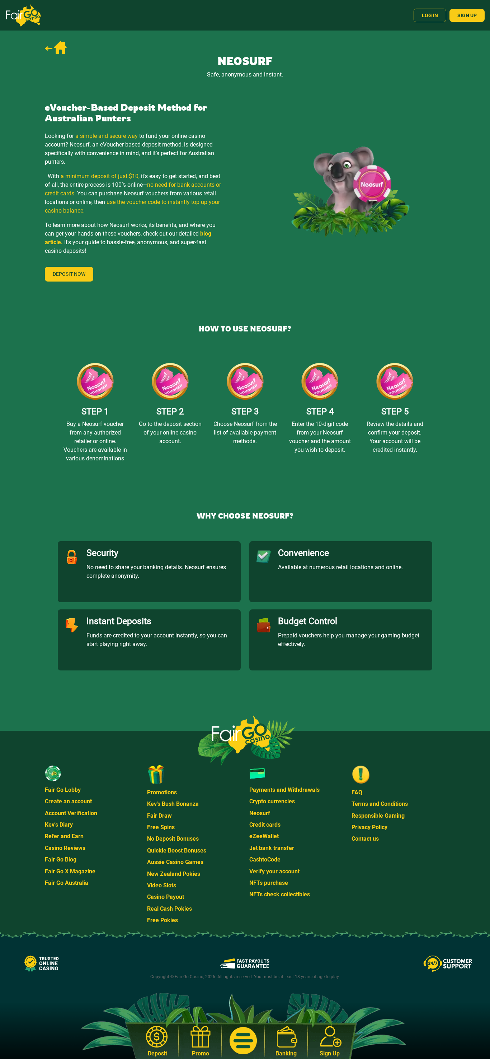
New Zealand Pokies (173, 873)
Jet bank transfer (271, 848)
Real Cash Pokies (169, 908)
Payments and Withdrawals (284, 789)
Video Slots (161, 885)
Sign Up (467, 15)
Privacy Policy (369, 827)
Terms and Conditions (380, 803)
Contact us (365, 838)
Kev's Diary (59, 824)
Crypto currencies (272, 801)
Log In (430, 15)
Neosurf (259, 813)
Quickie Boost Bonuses (176, 850)
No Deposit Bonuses (173, 838)
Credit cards (265, 824)
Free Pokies (162, 920)
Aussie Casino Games (175, 862)
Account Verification (71, 813)
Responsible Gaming (378, 815)
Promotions (162, 792)
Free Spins (161, 827)
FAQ (357, 792)
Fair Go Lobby (63, 789)
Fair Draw (159, 815)
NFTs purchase (268, 882)
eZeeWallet (264, 836)
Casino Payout (165, 896)
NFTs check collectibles (279, 894)
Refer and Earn (64, 836)
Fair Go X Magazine (70, 871)
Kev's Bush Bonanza (173, 803)
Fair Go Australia (66, 882)
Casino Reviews (65, 848)
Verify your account (274, 871)
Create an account (68, 801)
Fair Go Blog (60, 859)
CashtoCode (265, 859)
